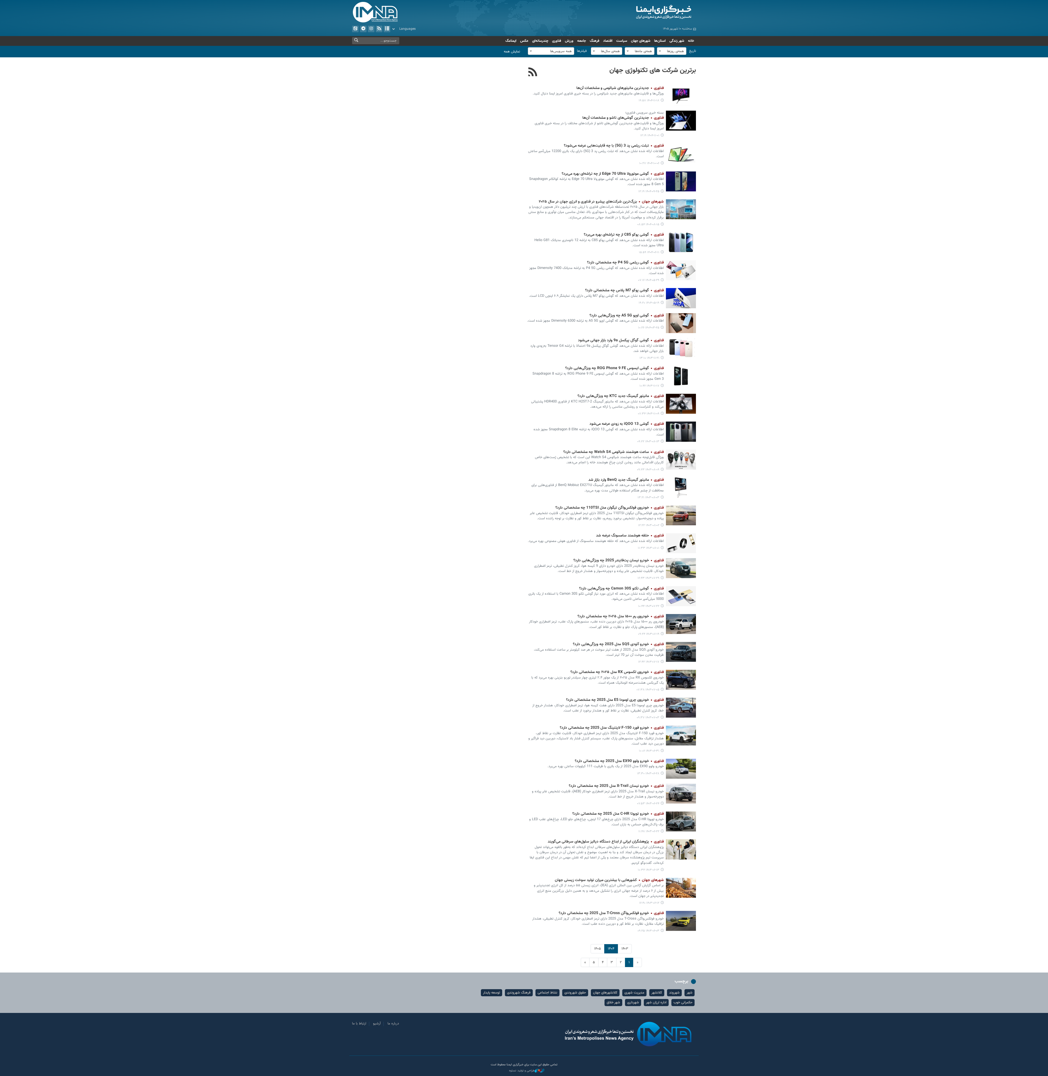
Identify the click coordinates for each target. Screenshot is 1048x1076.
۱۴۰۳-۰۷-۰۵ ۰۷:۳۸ (648, 689)
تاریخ (692, 51)
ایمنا (640, 12)
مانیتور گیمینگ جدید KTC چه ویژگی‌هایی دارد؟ (620, 396)
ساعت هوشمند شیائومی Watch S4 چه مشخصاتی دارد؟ (613, 452)
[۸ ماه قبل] (681, 153)
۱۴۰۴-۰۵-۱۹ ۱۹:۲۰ (649, 303)
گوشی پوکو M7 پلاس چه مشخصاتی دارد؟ (624, 290)
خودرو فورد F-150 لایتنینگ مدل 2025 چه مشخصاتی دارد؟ (612, 728)
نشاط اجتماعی (547, 992)
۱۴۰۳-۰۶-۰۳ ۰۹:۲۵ (648, 931)
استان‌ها (660, 41)
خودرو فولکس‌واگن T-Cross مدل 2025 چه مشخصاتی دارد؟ (611, 913)
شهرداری (633, 1002)
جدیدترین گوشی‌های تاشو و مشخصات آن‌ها (623, 118)
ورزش (569, 41)
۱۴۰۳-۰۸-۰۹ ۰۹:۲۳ (648, 469)
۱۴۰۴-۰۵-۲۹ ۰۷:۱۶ (648, 280)
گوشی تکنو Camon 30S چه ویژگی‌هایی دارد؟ (621, 589)
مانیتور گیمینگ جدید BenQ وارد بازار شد (626, 480)
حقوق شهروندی (575, 992)
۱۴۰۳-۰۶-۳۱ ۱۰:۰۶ (649, 751)
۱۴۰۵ (597, 948)
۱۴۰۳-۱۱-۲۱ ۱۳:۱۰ (649, 358)
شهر (689, 992)
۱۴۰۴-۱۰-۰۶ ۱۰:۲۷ (649, 163)
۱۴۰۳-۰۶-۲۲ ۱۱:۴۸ (648, 831)
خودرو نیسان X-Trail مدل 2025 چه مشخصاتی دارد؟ (616, 786)
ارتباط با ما (359, 1023)
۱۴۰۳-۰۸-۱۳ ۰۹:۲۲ (648, 441)
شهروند (674, 992)
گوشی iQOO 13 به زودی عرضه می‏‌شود (627, 424)
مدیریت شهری (634, 992)
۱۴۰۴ (611, 948)
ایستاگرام (371, 29)
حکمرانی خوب (683, 1002)
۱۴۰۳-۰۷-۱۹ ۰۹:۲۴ (648, 634)
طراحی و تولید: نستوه (522, 1071)
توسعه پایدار (491, 992)
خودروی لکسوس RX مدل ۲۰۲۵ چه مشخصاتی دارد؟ (617, 672)
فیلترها (582, 51)
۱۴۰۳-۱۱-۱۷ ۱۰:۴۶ (649, 386)
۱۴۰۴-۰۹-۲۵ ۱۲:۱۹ (648, 191)
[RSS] (533, 72)
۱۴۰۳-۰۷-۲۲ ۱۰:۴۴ (648, 606)
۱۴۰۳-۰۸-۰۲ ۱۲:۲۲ (648, 525)
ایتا (355, 29)
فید (379, 29)
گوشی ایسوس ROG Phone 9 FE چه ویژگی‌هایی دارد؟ (614, 368)
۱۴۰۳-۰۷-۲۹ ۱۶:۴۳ (648, 578)
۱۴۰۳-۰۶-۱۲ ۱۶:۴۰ (649, 903)
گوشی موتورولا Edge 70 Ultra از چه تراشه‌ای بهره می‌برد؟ (613, 174)
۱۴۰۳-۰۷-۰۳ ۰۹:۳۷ (648, 717)
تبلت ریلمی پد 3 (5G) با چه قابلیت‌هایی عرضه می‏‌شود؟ (614, 146)
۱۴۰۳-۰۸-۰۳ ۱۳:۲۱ (648, 497)
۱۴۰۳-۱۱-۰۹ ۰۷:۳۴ (648, 413)
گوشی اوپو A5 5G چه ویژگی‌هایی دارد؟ (627, 316)
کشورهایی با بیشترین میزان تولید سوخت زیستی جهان (609, 880)
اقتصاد (607, 41)
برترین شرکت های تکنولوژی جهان (652, 70)
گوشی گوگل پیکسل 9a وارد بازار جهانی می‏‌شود (621, 340)
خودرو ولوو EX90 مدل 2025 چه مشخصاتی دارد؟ (619, 761)
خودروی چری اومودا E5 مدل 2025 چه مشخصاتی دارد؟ (615, 700)
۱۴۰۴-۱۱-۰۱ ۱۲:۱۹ (649, 135)
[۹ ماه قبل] (681, 209)
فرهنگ (594, 41)
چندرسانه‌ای (540, 41)
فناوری (556, 41)
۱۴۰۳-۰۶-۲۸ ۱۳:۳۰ (648, 773)
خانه (691, 41)
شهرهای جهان (640, 41)
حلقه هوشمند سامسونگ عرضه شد (630, 536)
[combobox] (671, 51)
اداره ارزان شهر (656, 1002)
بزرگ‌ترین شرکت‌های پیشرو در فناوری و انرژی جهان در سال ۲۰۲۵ (601, 202)
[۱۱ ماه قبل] (681, 242)
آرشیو (387, 29)
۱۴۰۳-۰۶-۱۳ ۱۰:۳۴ (648, 870)
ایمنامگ (510, 41)
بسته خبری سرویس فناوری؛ (644, 112)
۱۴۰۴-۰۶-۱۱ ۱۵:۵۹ (649, 252)
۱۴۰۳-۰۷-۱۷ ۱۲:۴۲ (648, 662)
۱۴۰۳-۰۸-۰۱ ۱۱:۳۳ (648, 548)
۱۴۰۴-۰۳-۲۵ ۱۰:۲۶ (648, 327)
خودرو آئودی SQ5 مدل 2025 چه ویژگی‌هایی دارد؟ (618, 644)
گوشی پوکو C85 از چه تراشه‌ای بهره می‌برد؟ (624, 235)
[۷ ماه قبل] (681, 121)
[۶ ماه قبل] (681, 96)
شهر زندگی (676, 41)
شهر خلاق (613, 1002)
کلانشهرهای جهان (605, 992)
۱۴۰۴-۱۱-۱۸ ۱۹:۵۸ (649, 100)
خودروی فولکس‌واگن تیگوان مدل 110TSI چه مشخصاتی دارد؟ (609, 508)
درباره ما (393, 1023)
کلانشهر (656, 992)
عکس (524, 41)
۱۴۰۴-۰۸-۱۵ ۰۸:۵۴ (648, 224)
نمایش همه (512, 51)
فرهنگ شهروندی (519, 992)
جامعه (581, 41)
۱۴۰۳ (624, 948)
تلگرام (363, 29)
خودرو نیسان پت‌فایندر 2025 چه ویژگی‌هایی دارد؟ (618, 561)
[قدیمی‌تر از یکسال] (681, 270)
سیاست (621, 41)
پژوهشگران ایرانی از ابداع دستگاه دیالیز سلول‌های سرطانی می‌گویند (606, 842)
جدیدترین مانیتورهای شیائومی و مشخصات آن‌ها (620, 88)
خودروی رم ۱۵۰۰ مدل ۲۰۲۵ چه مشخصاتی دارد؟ (620, 616)
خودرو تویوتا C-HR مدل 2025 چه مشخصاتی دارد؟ (618, 814)
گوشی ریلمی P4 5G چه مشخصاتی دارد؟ (625, 263)
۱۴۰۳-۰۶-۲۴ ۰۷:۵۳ (648, 803)
